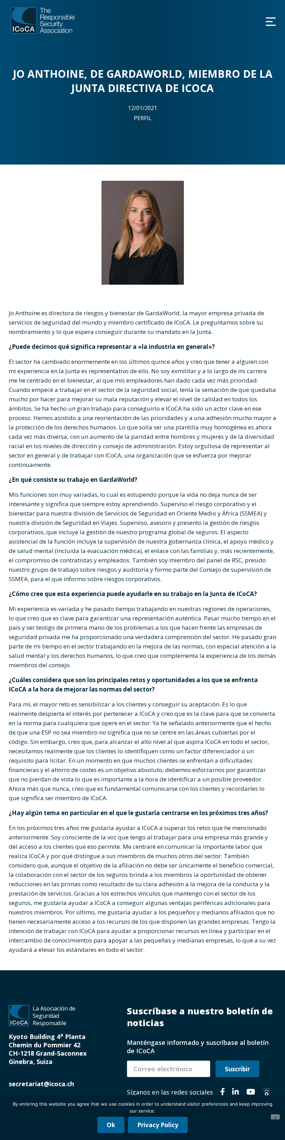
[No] (275, 1117)
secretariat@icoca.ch (41, 1084)
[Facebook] (223, 1093)
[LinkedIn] (235, 1093)
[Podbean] (267, 1093)
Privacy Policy (157, 1125)
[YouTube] (250, 1093)
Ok (111, 1125)
